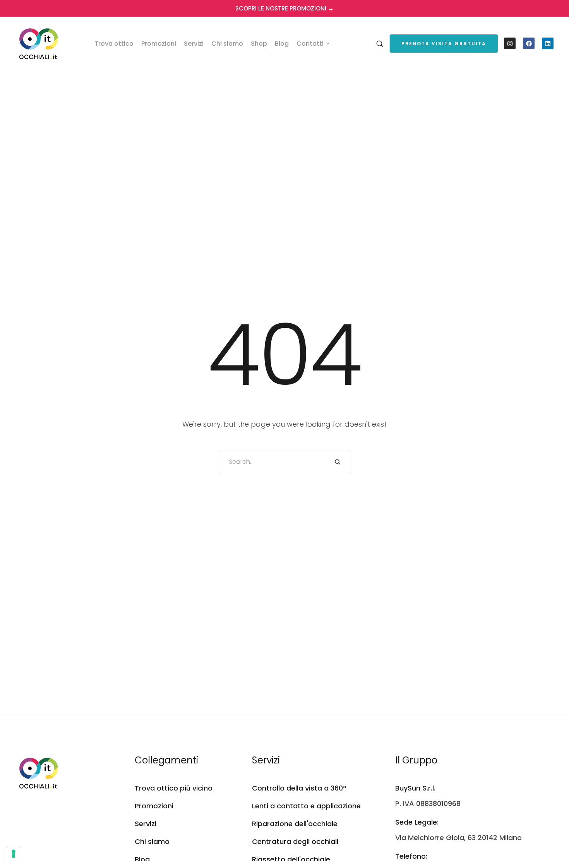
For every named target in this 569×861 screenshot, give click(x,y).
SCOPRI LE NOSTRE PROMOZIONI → (284, 8)
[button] (443, 43)
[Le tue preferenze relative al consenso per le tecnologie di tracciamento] (13, 853)
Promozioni (154, 806)
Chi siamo (152, 841)
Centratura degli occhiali (295, 841)
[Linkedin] (548, 43)
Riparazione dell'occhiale (295, 823)
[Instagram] (510, 43)
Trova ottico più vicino (174, 788)
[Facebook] (529, 43)
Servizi (145, 823)
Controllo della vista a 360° (299, 788)
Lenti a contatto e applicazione (306, 806)
